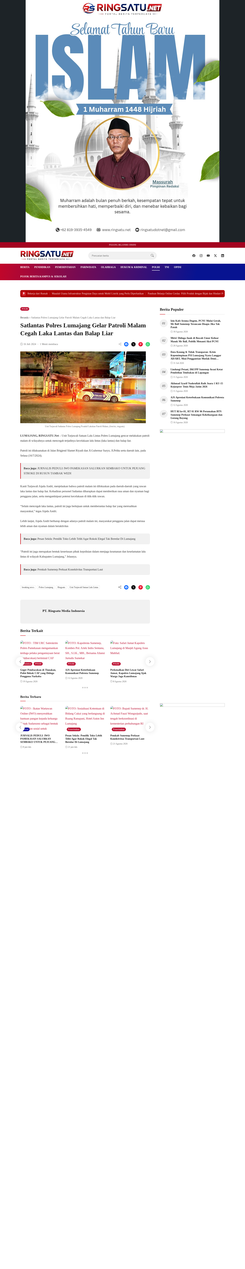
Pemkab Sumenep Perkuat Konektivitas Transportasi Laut (70, 569)
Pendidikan (42, 267)
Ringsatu (61, 587)
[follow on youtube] (208, 255)
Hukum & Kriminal (134, 267)
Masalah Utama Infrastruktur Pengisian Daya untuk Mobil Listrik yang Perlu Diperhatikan (68, 293)
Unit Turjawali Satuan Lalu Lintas (84, 587)
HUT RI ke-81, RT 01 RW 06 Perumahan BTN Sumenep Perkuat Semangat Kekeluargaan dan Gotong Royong (196, 414)
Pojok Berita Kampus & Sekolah (43, 276)
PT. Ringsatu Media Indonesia (64, 611)
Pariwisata (88, 267)
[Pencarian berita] (152, 255)
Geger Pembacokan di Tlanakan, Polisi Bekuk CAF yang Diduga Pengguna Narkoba (38, 673)
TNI (167, 267)
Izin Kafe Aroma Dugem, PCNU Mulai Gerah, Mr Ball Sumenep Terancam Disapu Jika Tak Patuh (196, 324)
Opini (177, 267)
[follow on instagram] (201, 255)
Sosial (25, 729)
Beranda (24, 317)
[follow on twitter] (215, 255)
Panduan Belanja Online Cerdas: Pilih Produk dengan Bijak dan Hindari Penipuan (160, 293)
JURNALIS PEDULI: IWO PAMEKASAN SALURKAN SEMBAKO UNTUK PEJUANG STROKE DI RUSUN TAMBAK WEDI (37, 742)
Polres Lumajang (46, 587)
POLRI (156, 267)
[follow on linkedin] (222, 255)
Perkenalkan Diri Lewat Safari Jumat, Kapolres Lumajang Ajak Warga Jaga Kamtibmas (128, 673)
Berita (24, 267)
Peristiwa (27, 663)
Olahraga (108, 267)
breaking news (28, 587)
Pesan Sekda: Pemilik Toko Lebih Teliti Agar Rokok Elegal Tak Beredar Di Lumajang (86, 538)
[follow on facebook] (194, 255)
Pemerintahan (65, 267)
